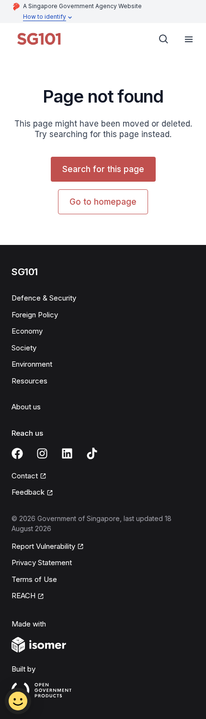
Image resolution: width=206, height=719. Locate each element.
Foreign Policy (34, 314)
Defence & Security (43, 297)
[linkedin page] (67, 453)
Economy (27, 331)
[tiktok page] (92, 453)
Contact (24, 475)
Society (23, 347)
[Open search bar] (163, 39)
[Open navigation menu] (188, 39)
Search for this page (103, 169)
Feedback (28, 492)
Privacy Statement (41, 562)
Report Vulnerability (43, 546)
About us (26, 406)
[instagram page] (42, 453)
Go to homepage (103, 202)
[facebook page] (17, 453)
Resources (29, 380)
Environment (31, 364)
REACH (23, 595)
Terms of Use (34, 579)
